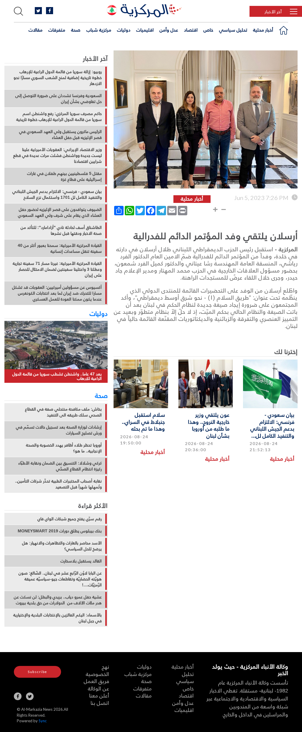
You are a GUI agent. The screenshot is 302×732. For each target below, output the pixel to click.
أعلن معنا (99, 695)
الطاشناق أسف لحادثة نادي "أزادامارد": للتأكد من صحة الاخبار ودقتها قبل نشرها (61, 230)
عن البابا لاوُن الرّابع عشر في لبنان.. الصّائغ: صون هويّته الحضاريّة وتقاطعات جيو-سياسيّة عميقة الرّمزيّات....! (60, 579)
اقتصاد (191, 29)
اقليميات (145, 29)
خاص (208, 29)
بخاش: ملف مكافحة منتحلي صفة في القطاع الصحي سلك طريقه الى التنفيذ (63, 412)
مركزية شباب (98, 29)
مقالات (35, 29)
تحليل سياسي (233, 29)
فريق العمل (96, 681)
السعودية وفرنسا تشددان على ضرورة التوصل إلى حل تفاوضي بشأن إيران (58, 98)
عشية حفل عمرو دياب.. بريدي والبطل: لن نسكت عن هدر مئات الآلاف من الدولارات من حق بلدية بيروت (58, 600)
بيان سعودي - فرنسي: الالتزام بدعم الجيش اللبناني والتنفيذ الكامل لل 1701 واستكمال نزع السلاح (57, 194)
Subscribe (37, 671)
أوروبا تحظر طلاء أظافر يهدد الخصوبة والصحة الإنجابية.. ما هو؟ (64, 448)
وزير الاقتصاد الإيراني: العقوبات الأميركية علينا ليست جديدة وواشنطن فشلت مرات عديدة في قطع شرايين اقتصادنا (57, 155)
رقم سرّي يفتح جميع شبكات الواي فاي (69, 519)
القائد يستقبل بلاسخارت (81, 561)
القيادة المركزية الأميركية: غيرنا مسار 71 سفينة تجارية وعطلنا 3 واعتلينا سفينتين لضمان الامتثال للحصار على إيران (57, 269)
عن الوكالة (98, 688)
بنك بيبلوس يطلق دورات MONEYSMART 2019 (60, 531)
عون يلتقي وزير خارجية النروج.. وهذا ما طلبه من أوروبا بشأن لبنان (208, 424)
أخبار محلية (263, 29)
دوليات (123, 29)
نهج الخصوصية (97, 670)
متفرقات (56, 29)
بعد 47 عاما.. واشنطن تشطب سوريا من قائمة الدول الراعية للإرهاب (57, 376)
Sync (43, 720)
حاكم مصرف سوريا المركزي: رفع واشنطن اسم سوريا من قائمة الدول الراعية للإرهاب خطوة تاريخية (59, 116)
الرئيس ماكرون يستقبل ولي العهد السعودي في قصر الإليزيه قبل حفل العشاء (60, 134)
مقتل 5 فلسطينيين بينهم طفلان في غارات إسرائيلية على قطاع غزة (64, 176)
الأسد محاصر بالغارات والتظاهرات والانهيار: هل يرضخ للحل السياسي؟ (62, 546)
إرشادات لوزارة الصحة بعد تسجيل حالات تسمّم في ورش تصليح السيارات (59, 430)
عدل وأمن (169, 29)
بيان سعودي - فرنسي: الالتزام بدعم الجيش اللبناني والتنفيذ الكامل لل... (272, 424)
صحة (76, 29)
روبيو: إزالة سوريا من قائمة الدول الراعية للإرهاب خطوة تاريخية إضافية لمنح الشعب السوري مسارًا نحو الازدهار (58, 77)
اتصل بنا (100, 702)
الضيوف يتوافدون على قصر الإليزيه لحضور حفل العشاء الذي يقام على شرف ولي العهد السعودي (60, 212)
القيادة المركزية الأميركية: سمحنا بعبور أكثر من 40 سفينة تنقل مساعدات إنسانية (60, 248)
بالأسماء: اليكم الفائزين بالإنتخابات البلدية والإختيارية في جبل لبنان (57, 618)
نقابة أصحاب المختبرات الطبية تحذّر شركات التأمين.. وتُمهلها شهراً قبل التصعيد (58, 484)
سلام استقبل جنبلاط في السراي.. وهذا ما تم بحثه (143, 421)
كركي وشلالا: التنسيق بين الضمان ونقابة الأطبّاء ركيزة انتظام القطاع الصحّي (60, 466)
